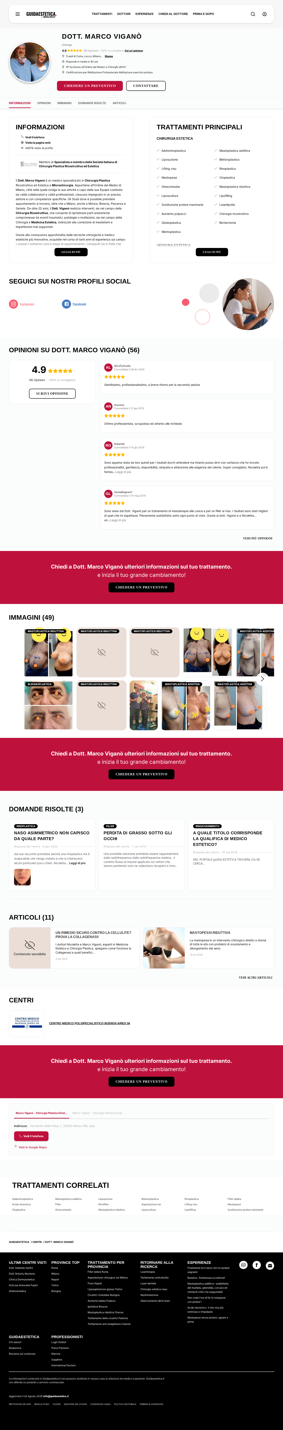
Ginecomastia (171, 186)
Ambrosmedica (17, 1291)
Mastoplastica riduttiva (234, 186)
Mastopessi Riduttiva (210, 932)
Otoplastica (227, 177)
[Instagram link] (243, 1266)
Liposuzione (170, 159)
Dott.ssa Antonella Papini (23, 1285)
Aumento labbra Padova (101, 1300)
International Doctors (63, 1365)
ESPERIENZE (144, 14)
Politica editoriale (125, 1404)
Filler (58, 1204)
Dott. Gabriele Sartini (21, 1267)
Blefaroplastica (229, 159)
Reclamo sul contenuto (22, 1353)
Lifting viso (169, 168)
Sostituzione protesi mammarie (182, 204)
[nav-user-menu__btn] (264, 14)
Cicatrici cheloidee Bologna (104, 1295)
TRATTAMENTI (102, 14)
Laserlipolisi (227, 204)
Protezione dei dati (20, 1404)
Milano (55, 1273)
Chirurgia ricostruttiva (234, 213)
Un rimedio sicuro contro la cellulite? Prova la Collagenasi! (93, 935)
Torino (55, 1285)
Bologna (56, 1291)
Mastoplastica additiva (234, 150)
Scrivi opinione (52, 393)
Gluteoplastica (171, 222)
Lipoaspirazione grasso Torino (105, 1289)
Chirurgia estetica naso (153, 1289)
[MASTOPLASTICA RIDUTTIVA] (48, 652)
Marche (55, 1353)
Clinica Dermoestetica (22, 1279)
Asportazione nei (151, 1204)
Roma (54, 1267)
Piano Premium (60, 1347)
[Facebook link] (257, 1266)
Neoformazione (149, 1295)
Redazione (15, 1347)
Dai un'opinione (134, 50)
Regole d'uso (41, 1404)
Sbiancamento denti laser (155, 1300)
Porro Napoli (95, 1283)
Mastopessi (169, 177)
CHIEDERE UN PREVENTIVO (90, 86)
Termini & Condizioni (151, 1404)
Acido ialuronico (21, 1204)
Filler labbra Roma (98, 1271)
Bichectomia (227, 222)
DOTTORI (124, 14)
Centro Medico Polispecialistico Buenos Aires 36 (89, 1023)
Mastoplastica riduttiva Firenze (105, 1312)
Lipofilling (225, 195)
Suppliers (56, 1359)
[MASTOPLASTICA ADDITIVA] (185, 705)
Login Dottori (58, 1342)
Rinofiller (103, 1204)
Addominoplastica (174, 150)
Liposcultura (170, 195)
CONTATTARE (146, 86)
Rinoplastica (227, 168)
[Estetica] (42, 15)
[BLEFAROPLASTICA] (48, 705)
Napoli (55, 1279)
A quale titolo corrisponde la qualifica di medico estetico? (227, 839)
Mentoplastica (171, 231)
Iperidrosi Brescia (98, 1306)
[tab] (41, 1113)
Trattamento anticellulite (154, 1277)
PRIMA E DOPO (203, 14)
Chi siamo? (15, 1342)
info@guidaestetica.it (55, 1396)
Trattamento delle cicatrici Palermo (108, 1318)
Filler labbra (234, 1198)
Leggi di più (77, 863)
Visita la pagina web (38, 142)
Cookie (57, 1404)
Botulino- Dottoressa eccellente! (206, 1277)
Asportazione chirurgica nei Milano (108, 1277)
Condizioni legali (100, 1404)
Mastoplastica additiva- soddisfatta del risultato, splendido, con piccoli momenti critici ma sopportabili (208, 1287)
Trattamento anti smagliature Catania (109, 1323)
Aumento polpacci (174, 213)
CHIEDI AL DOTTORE (173, 14)
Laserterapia (147, 1271)
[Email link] (270, 1266)
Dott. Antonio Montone (22, 1273)
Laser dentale (148, 1283)
